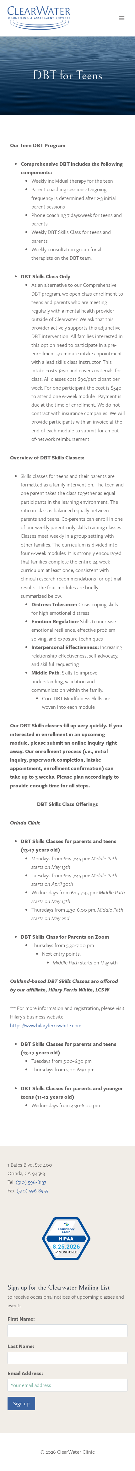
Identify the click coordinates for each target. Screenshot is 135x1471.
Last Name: (21, 1346)
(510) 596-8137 (31, 1182)
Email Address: (25, 1373)
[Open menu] (121, 18)
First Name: (21, 1319)
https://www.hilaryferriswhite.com (45, 1025)
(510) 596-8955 (32, 1190)
